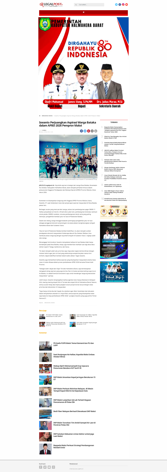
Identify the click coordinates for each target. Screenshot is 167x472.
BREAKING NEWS (47, 116)
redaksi (44, 130)
